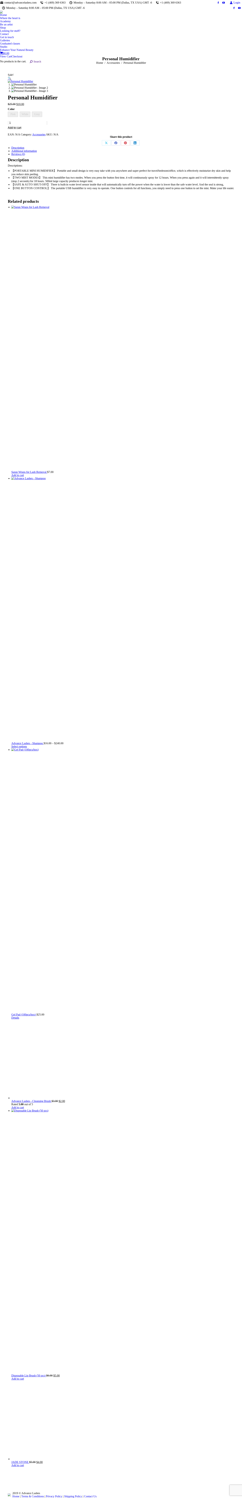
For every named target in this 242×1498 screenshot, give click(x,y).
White (25, 114)
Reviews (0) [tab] (18, 154)
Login (236, 2)
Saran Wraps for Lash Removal (29, 471)
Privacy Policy (54, 1496)
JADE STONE (20, 1462)
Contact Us (90, 1496)
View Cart (6, 56)
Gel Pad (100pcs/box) (23, 1014)
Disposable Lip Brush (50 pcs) (28, 1375)
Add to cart (14, 127)
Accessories (39, 134)
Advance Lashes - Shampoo (27, 743)
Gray (37, 114)
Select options (19, 746)
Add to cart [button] (17, 475)
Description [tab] (17, 147)
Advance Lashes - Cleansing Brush (31, 1101)
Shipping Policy (73, 1496)
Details (15, 1017)
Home (15, 1496)
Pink (13, 114)
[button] (9, 78)
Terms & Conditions (32, 1496)
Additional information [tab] (24, 150)
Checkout (17, 56)
